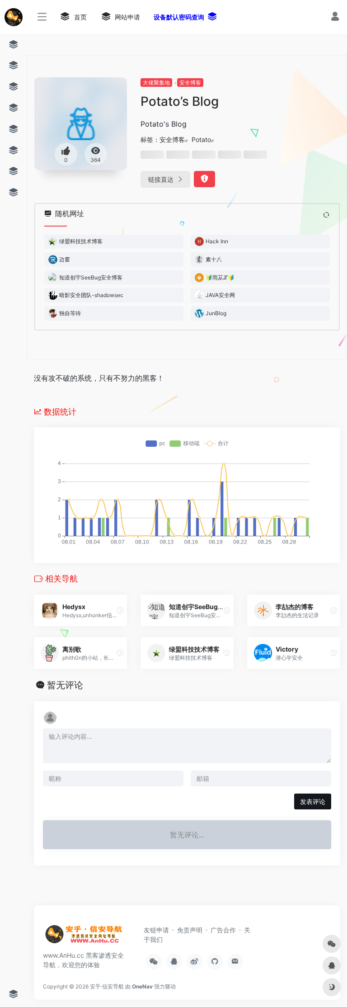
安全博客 (190, 82)
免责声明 (189, 930)
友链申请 (156, 930)
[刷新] (326, 214)
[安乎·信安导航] (83, 936)
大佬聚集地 (156, 82)
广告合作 (223, 930)
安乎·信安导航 (107, 986)
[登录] (335, 17)
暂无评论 (65, 685)
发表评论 (312, 801)
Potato (201, 139)
